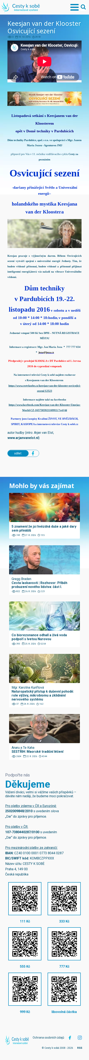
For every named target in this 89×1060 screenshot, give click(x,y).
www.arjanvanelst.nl (22, 438)
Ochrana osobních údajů (48, 1037)
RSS (79, 1047)
